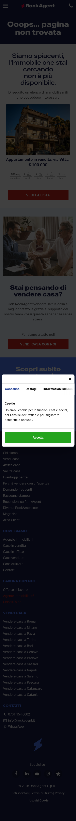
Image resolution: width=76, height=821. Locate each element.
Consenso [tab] (12, 389)
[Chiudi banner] (70, 379)
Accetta (38, 437)
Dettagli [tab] (31, 389)
